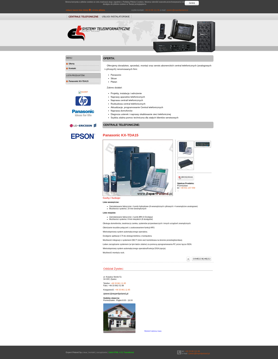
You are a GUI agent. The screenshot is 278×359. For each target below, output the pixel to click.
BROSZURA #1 (187, 177)
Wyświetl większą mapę (153, 331)
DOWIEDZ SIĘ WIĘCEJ (201, 259)
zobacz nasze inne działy (77, 10)
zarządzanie (101, 352)
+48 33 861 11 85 (118, 283)
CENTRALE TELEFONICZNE (83, 16)
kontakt (92, 352)
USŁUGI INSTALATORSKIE (116, 16)
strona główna (98, 10)
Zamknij (192, 3)
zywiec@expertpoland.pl (177, 10)
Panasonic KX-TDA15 (120, 135)
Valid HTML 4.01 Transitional (121, 352)
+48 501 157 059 (187, 188)
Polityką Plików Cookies (133, 2)
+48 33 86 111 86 (152, 10)
